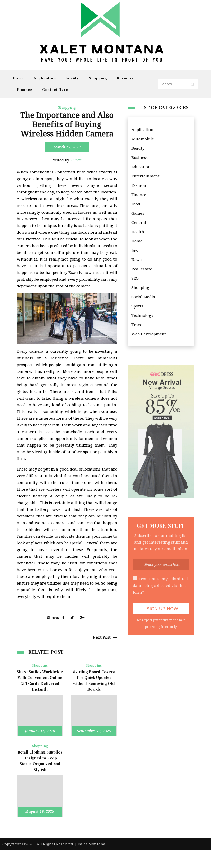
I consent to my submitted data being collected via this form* (160, 586)
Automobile (142, 139)
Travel (137, 324)
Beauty (72, 78)
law (134, 250)
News (136, 259)
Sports (137, 306)
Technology (142, 315)
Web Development (148, 334)
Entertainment (145, 176)
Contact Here (55, 89)
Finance (24, 89)
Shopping (98, 78)
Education (141, 167)
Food (135, 204)
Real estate (141, 269)
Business (125, 78)
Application (45, 78)
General (138, 222)
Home (18, 78)
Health (137, 232)
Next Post (102, 637)
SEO (135, 278)
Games (137, 213)
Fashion (138, 185)
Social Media (143, 297)
